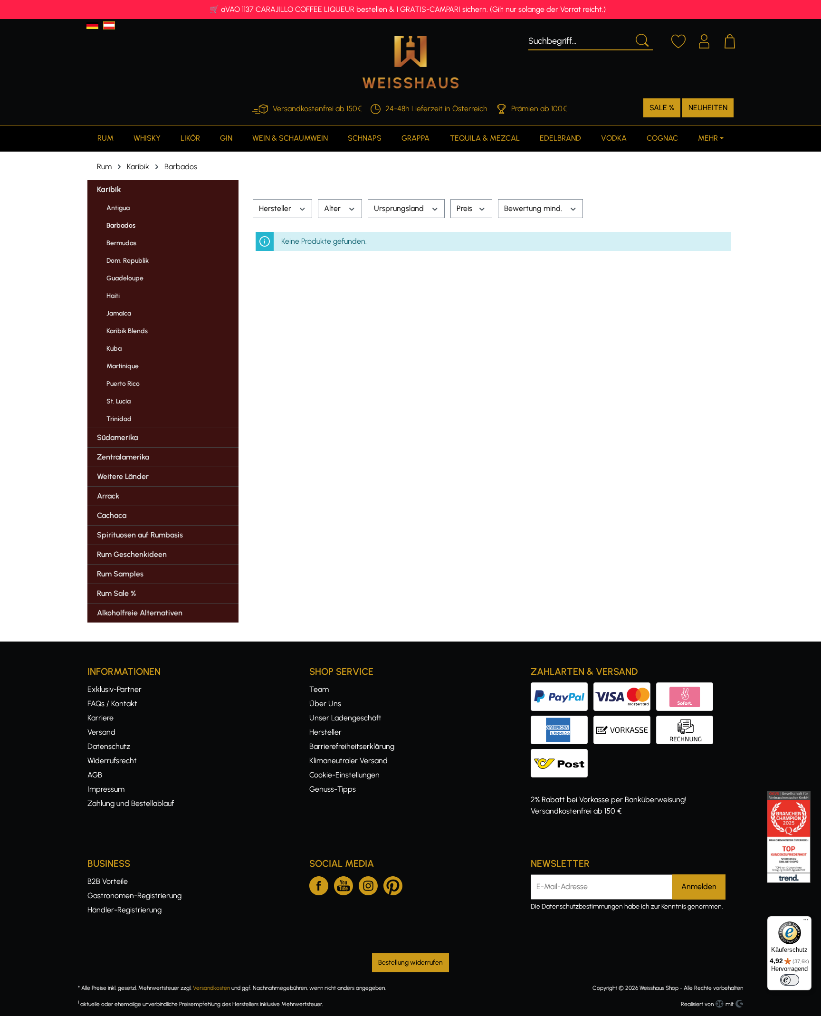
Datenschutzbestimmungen (582, 906)
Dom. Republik (127, 261)
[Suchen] (641, 39)
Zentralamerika (123, 456)
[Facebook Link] (318, 883)
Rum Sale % (116, 593)
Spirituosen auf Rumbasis (140, 534)
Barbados (120, 225)
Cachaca (111, 515)
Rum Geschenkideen (132, 554)
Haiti (113, 296)
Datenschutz (108, 746)
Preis (465, 208)
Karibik (109, 189)
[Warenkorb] (730, 40)
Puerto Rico (123, 384)
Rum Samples (120, 573)
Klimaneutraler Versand (348, 760)
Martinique (122, 366)
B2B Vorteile (107, 881)
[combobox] (579, 39)
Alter (333, 208)
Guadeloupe (124, 278)
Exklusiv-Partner (114, 689)
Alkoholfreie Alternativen (139, 612)
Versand (101, 732)
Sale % (661, 107)
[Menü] (805, 922)
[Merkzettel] (678, 40)
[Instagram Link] (368, 883)
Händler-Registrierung (124, 909)
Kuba (114, 349)
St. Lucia (118, 401)
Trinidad (119, 419)
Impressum (105, 789)
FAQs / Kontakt (112, 703)
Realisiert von (697, 1004)
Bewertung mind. (534, 208)
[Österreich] (109, 25)
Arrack (108, 495)
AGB (94, 774)
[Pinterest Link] (392, 883)
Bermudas (121, 243)
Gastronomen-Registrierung (134, 895)
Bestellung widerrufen (410, 962)
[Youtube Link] (343, 883)
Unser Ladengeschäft (345, 717)
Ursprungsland (400, 208)
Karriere (100, 717)
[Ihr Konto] (704, 40)
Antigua (118, 208)
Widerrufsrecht (112, 760)
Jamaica (118, 313)
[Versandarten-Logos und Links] (562, 754)
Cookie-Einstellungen (344, 774)
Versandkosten (211, 988)
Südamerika (117, 437)
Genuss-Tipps (332, 789)
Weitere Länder (123, 476)
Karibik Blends (127, 331)
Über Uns (325, 703)
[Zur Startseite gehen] (410, 62)
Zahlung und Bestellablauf (130, 803)
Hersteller (276, 208)
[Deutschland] (92, 25)
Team (319, 689)
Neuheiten (707, 107)
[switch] (789, 980)
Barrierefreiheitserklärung (351, 746)
